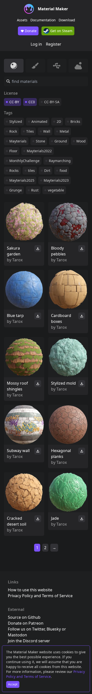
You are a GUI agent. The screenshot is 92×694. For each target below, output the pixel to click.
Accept (12, 684)
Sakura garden (13, 251)
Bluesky (54, 629)
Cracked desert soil (16, 521)
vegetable (56, 190)
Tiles (30, 131)
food (63, 170)
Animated (39, 121)
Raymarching (60, 160)
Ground (60, 141)
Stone (40, 141)
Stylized (15, 121)
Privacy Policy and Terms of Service (45, 674)
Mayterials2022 (39, 151)
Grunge (15, 190)
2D (59, 121)
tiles (31, 170)
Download (67, 20)
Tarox (17, 260)
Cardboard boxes (61, 318)
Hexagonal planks (61, 453)
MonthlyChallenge (24, 160)
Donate (31, 30)
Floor (13, 151)
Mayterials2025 (21, 180)
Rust (35, 190)
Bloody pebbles (58, 251)
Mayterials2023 (56, 180)
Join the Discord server (29, 641)
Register (53, 44)
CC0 (31, 102)
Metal (64, 131)
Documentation (43, 20)
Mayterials (17, 141)
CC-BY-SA (51, 102)
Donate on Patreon (25, 623)
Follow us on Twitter (26, 629)
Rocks (14, 170)
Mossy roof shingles (17, 386)
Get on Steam (60, 30)
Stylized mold (63, 383)
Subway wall (18, 450)
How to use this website (30, 590)
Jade (55, 518)
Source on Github (24, 617)
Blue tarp (15, 315)
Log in (36, 44)
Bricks (75, 121)
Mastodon (17, 635)
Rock (13, 131)
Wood (81, 141)
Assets (22, 20)
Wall (46, 131)
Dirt (47, 170)
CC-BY (14, 102)
